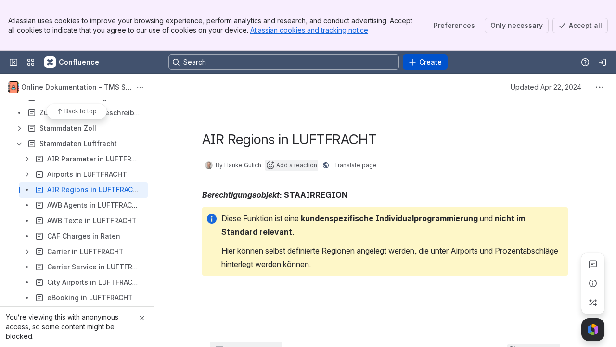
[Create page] (593, 302)
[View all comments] (593, 264)
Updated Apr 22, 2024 (546, 87)
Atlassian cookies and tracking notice (309, 30)
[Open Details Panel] (593, 283)
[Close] (142, 318)
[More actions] (140, 87)
